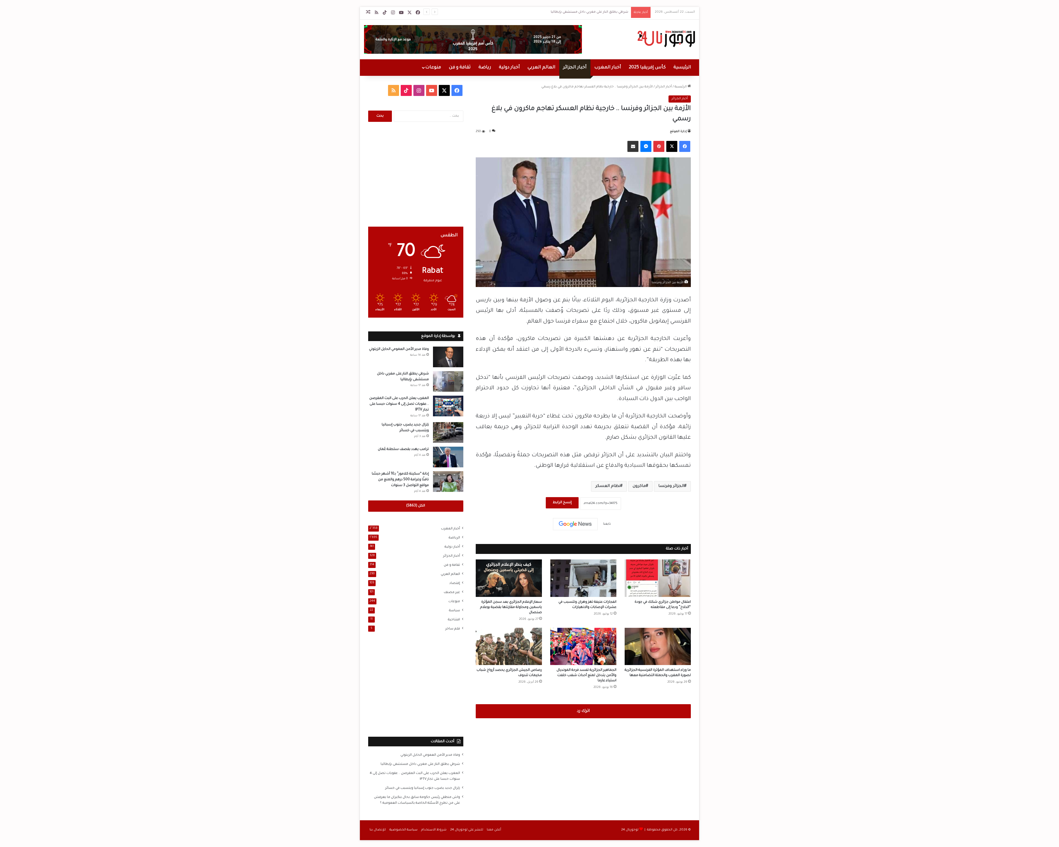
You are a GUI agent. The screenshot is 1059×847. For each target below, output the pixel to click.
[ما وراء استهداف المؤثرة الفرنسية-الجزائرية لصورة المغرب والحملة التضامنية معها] (658, 646)
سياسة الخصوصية (403, 830)
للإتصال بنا (378, 830)
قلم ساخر (452, 629)
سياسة (454, 611)
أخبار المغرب (607, 67)
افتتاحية (454, 620)
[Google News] (575, 524)
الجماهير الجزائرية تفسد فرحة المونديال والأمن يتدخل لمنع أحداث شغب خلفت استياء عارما (586, 675)
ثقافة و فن (460, 67)
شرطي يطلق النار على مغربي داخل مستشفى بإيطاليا (589, 12)
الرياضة (454, 538)
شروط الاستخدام (433, 830)
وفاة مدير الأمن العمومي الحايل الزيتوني (399, 349)
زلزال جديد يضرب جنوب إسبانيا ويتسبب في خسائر (422, 788)
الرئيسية (682, 67)
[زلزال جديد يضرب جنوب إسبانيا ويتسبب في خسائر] (448, 432)
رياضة (484, 67)
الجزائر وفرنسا (671, 486)
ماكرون (639, 486)
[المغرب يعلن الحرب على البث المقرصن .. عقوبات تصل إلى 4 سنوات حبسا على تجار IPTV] (448, 406)
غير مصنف (452, 592)
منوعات (433, 67)
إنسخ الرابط (562, 503)
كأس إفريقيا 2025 (647, 67)
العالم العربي (541, 67)
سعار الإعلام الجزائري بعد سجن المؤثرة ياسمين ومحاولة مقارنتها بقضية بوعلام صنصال (511, 607)
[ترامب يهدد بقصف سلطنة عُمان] (448, 457)
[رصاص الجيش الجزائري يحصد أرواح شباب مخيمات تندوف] (509, 646)
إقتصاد (454, 583)
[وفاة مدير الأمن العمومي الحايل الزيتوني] (448, 357)
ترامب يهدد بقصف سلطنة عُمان (403, 449)
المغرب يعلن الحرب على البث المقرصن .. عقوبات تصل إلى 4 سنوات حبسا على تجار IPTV (399, 404)
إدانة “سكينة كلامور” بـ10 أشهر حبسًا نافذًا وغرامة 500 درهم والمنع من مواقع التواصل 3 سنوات (400, 479)
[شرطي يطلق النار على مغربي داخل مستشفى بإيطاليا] (448, 381)
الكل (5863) (415, 506)
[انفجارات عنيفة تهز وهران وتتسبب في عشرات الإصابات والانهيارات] (583, 578)
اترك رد (583, 711)
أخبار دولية (509, 67)
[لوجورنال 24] (665, 39)
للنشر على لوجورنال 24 (466, 830)
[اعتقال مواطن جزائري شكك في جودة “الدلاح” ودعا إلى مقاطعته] (658, 578)
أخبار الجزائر (575, 67)
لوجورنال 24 (629, 830)
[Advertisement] (415, 174)
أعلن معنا (494, 830)
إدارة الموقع (678, 131)
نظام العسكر (607, 486)
